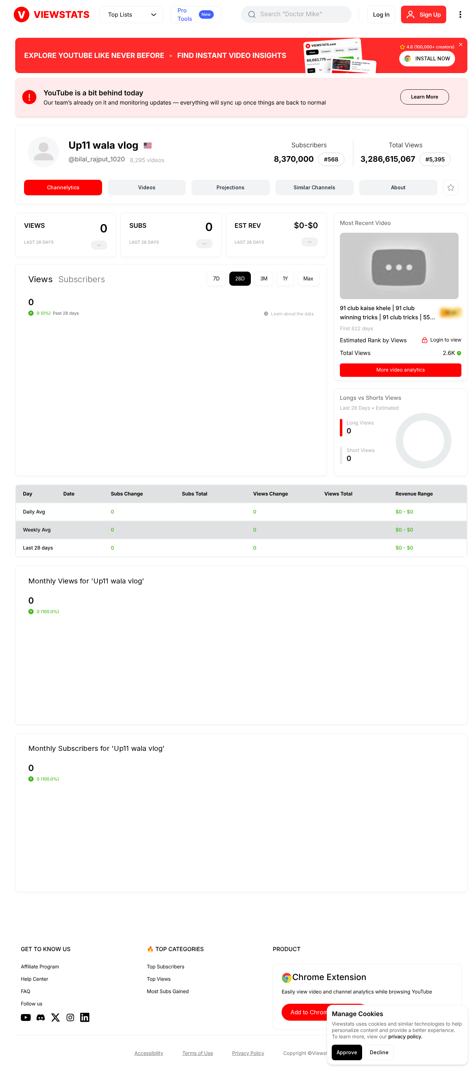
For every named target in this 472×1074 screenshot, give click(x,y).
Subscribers (81, 279)
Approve (347, 1052)
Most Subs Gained (168, 992)
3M (263, 278)
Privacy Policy (248, 1053)
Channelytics (63, 187)
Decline (379, 1052)
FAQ (25, 992)
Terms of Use (197, 1053)
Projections (230, 187)
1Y (285, 278)
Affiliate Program (40, 967)
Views (40, 279)
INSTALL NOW (432, 58)
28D (240, 278)
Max (308, 278)
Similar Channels (314, 187)
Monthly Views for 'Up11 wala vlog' (86, 581)
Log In (381, 14)
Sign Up (430, 14)
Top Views (159, 979)
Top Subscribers (165, 967)
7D (216, 278)
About (398, 187)
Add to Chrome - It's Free (325, 1012)
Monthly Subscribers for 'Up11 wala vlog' (96, 748)
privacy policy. (405, 1037)
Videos (146, 187)
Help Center (34, 979)
